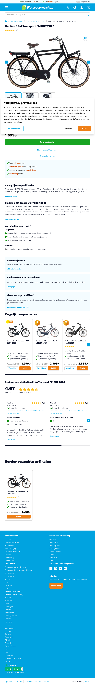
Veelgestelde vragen (12, 542)
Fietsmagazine (54, 546)
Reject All (68, 128)
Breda (7, 582)
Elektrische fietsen (17, 21)
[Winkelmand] (88, 7)
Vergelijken (13, 368)
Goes (7, 604)
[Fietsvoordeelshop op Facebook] (50, 568)
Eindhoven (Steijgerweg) (14, 595)
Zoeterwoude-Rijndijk (13, 658)
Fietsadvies (53, 542)
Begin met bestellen (47, 142)
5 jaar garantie (54, 549)
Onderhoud (9, 561)
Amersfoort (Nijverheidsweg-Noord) (18, 570)
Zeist (7, 652)
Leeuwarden (9, 628)
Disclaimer (29, 682)
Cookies (46, 682)
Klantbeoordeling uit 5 (29, 2)
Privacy (38, 682)
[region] (47, 116)
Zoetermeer (9, 655)
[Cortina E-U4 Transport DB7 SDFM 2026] (19, 345)
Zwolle (7, 661)
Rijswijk (7, 640)
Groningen (9, 607)
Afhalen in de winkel (12, 552)
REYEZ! (87, 682)
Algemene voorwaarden (14, 682)
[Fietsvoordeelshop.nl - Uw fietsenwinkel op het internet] (37, 7)
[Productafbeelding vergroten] (47, 62)
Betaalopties (9, 546)
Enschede (8, 601)
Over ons (52, 539)
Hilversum (8, 625)
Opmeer (8, 634)
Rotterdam (9, 643)
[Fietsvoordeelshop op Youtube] (60, 568)
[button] (6, 62)
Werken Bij (53, 558)
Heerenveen (9, 613)
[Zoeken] (87, 14)
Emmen (8, 598)
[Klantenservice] (74, 7)
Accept (84, 128)
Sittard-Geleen (10, 646)
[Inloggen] (81, 7)
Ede (6, 588)
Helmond (8, 622)
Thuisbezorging (10, 549)
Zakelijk (52, 561)
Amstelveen (9, 573)
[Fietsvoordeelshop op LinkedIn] (65, 568)
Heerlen (8, 619)
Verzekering (9, 558)
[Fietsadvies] (68, 7)
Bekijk (25, 368)
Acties (51, 555)
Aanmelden (55, 586)
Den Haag (8, 585)
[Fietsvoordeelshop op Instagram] (55, 568)
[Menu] (6, 7)
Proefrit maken (55, 552)
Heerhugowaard (11, 616)
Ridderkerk (9, 637)
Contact (8, 539)
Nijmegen (8, 631)
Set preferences (14, 128)
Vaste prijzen (51, 2)
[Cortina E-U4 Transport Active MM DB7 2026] (47, 345)
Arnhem (8, 579)
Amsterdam (9, 576)
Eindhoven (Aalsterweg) (13, 591)
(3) (16, 30)
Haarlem (8, 610)
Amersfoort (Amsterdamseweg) (16, 567)
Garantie (8, 555)
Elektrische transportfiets (35, 21)
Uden (7, 649)
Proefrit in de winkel (47, 156)
